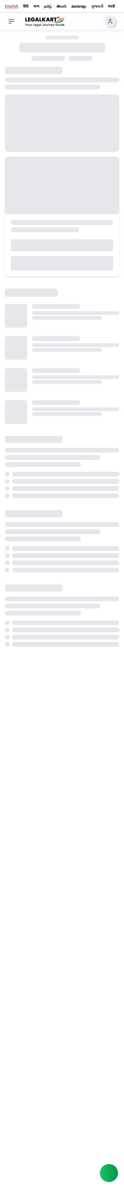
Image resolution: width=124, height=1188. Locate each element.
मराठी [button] (111, 6)
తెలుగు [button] (62, 6)
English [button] (11, 6)
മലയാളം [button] (78, 6)
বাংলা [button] (36, 6)
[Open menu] (11, 21)
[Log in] (110, 21)
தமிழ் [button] (48, 6)
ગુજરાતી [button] (97, 6)
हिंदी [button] (26, 6)
